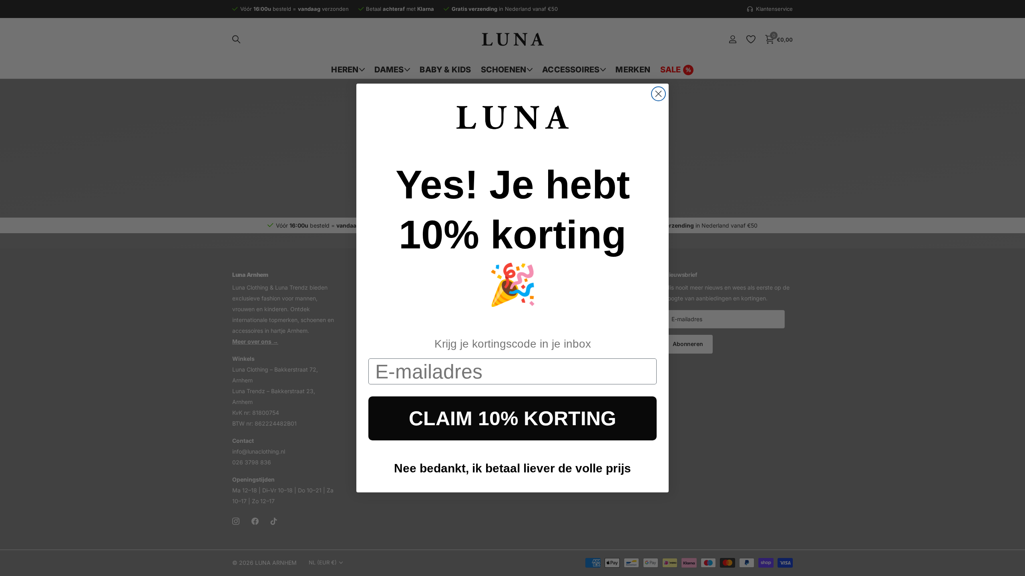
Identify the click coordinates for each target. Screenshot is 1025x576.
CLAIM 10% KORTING (512, 418)
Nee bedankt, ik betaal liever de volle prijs (512, 468)
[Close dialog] (658, 94)
